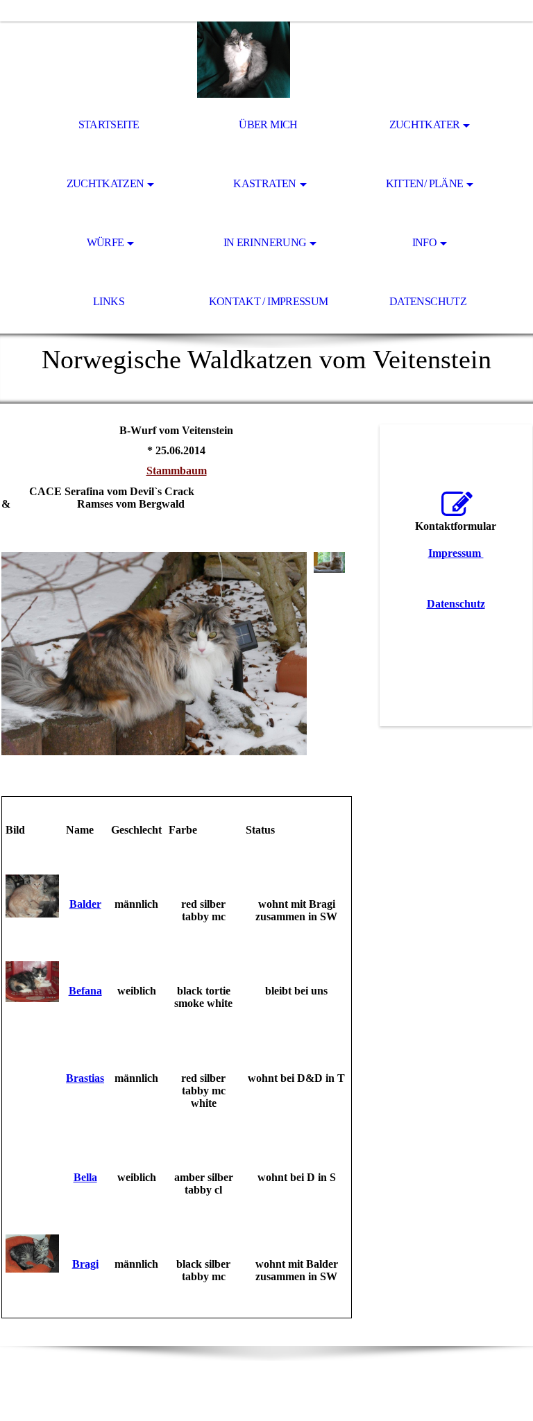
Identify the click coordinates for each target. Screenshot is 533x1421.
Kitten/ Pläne (425, 183)
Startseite (108, 124)
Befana (85, 991)
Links (108, 301)
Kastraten (264, 183)
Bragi (85, 1264)
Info (424, 242)
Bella (85, 1177)
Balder (85, 904)
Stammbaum (176, 470)
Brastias (85, 1078)
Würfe (105, 242)
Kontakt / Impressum (268, 301)
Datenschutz (427, 301)
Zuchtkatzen (105, 183)
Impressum (456, 553)
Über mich (268, 124)
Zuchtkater (424, 124)
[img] (266, 59)
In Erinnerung (265, 242)
